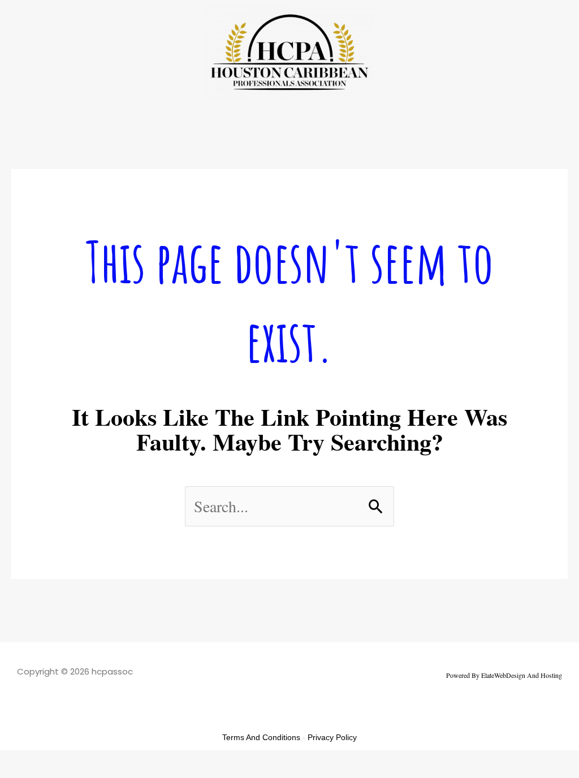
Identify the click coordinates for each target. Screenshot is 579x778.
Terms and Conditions (261, 737)
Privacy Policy (332, 737)
